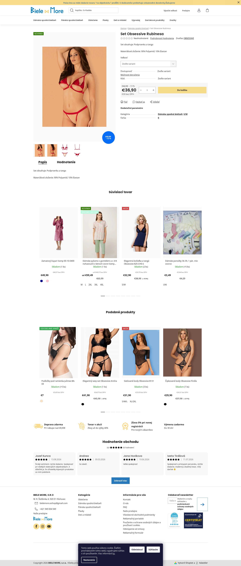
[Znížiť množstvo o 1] (141, 90)
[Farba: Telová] (41, 401)
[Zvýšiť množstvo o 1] (153, 90)
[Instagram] (43, 526)
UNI (165, 284)
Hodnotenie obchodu (120, 441)
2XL (90, 284)
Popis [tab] (42, 162)
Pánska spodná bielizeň (89, 507)
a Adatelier (201, 562)
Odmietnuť (137, 549)
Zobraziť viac (120, 480)
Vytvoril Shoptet (185, 562)
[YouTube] (49, 526)
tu (114, 553)
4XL (101, 284)
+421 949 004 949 (48, 509)
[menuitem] (45, 20)
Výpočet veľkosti (170, 10)
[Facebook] (36, 526)
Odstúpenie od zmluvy (133, 529)
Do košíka (182, 90)
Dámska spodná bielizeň (170, 114)
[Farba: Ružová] (47, 281)
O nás (126, 503)
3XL (96, 284)
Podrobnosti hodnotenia (162, 38)
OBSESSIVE (189, 38)
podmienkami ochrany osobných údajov (185, 506)
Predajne (186, 10)
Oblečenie (83, 499)
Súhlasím (153, 549)
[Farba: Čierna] (83, 404)
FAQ (125, 507)
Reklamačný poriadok (133, 518)
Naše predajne (40, 513)
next (206, 251)
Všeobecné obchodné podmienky (139, 514)
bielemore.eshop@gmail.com (54, 503)
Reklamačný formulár (133, 532)
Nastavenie (89, 560)
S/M (185, 114)
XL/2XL (133, 401)
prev (35, 251)
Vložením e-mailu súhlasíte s (185, 504)
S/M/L (124, 401)
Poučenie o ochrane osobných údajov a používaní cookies (142, 524)
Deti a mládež (84, 514)
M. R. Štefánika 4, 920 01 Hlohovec (49, 499)
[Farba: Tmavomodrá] (41, 281)
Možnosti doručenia (130, 74)
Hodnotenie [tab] (66, 162)
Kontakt (127, 499)
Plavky (81, 511)
